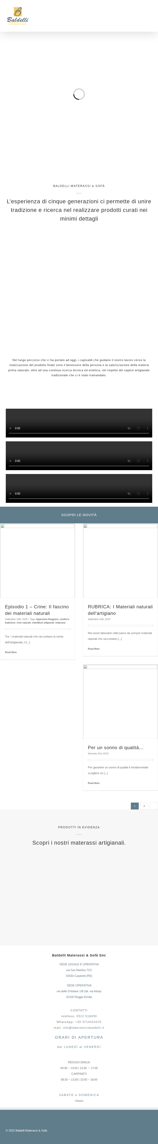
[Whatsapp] (97, 1130)
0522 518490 (86, 1016)
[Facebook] (84, 1130)
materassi (60, 622)
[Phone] (110, 1130)
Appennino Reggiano (47, 619)
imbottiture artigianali (43, 622)
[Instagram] (90, 1130)
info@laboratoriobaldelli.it (83, 1027)
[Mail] (103, 1130)
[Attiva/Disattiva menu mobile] (150, 15)
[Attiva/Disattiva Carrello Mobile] (136, 15)
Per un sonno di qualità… (116, 747)
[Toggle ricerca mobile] (143, 15)
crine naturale (24, 622)
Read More (11, 652)
